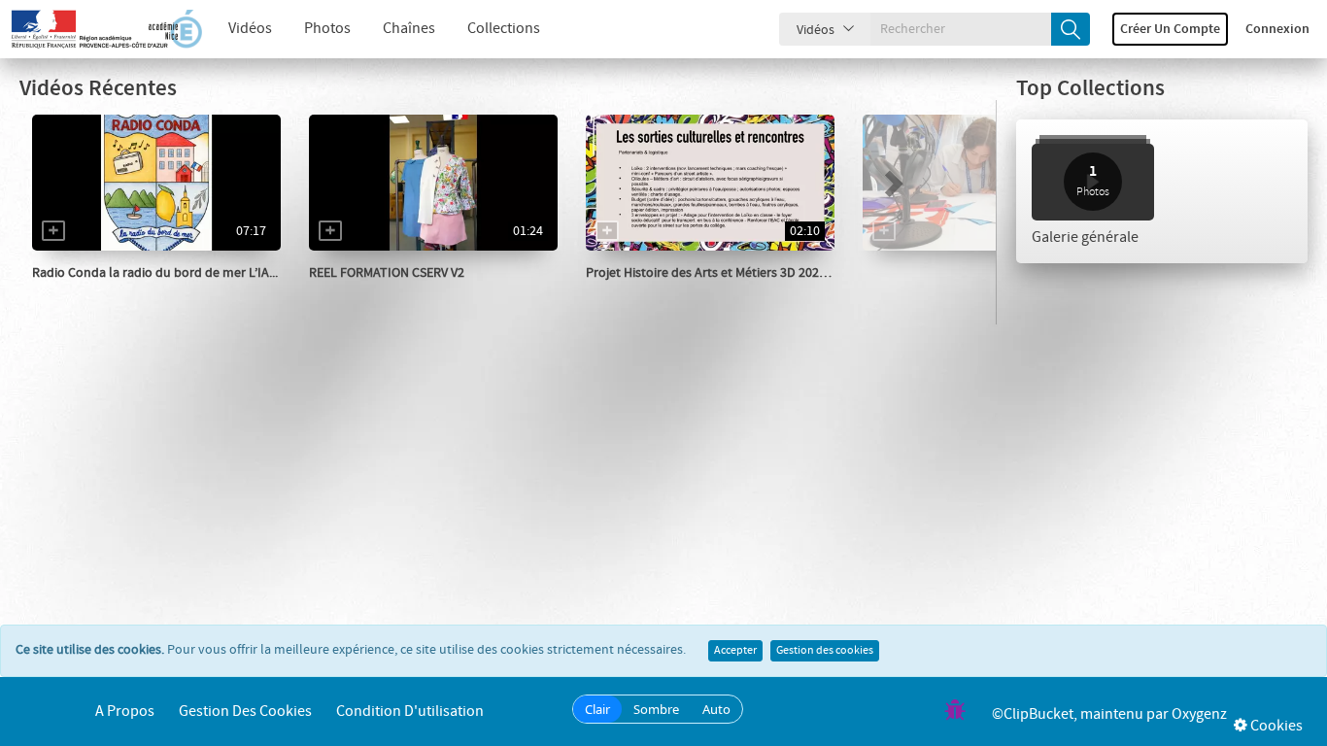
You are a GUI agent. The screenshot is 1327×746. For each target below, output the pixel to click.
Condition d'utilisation (410, 711)
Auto (716, 709)
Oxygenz (1199, 714)
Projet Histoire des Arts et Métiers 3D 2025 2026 (721, 273)
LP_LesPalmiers (376, 292)
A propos (124, 711)
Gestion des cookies (824, 651)
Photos (327, 28)
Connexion (1277, 29)
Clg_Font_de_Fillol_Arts (678, 292)
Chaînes (409, 28)
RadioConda (89, 292)
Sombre (656, 709)
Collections (503, 28)
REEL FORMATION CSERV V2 (386, 273)
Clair (597, 709)
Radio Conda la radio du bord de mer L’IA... (155, 273)
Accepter (735, 651)
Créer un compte (1170, 29)
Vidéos (250, 28)
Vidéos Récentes (98, 89)
